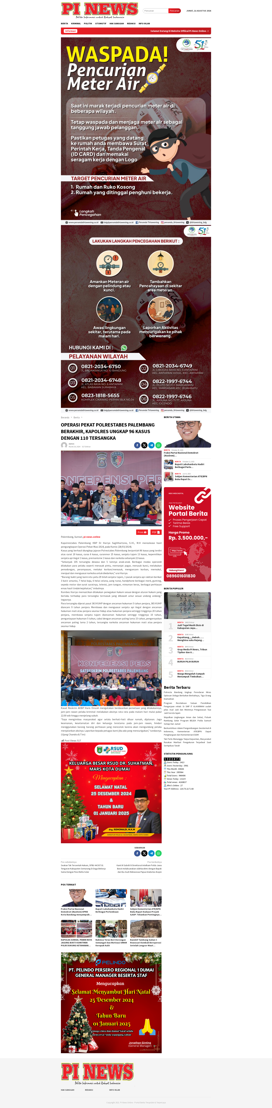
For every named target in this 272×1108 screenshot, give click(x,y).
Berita (167, 450)
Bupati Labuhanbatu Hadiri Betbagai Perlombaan (110, 910)
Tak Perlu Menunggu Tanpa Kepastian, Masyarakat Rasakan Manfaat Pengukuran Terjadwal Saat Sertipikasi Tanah (187, 742)
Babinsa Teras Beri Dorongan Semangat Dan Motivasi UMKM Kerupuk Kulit (111, 942)
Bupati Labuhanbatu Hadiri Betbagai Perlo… (189, 466)
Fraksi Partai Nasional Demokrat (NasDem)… (181, 454)
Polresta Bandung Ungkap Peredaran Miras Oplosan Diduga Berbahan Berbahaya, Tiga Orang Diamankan (187, 695)
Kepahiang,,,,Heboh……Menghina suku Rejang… (190, 638)
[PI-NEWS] (100, 10)
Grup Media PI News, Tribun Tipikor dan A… (192, 651)
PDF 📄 (156, 532)
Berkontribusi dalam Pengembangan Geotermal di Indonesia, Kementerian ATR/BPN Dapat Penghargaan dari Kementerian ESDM (187, 731)
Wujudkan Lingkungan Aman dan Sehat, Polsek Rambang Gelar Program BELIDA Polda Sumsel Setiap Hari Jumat (187, 720)
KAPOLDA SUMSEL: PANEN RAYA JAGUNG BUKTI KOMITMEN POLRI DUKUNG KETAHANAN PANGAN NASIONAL (76, 942)
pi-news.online (91, 536)
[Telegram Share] (151, 445)
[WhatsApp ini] (158, 445)
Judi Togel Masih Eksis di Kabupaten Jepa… (190, 626)
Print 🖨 (142, 532)
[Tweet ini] (144, 445)
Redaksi (89, 1090)
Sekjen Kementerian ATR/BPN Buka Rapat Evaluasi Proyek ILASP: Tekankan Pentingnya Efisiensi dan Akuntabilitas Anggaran (145, 912)
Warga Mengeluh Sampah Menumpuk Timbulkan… (191, 675)
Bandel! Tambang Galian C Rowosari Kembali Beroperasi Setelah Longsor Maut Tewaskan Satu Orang (145, 942)
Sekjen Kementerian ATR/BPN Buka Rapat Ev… (191, 478)
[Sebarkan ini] (137, 445)
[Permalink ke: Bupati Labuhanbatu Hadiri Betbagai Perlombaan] (111, 898)
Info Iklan (114, 1090)
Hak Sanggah (67, 1090)
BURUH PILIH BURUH (188, 661)
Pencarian (174, 10)
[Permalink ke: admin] (64, 445)
